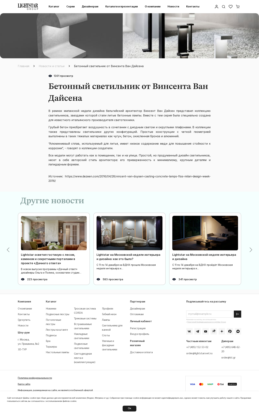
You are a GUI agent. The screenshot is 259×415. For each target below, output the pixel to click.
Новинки (51, 308)
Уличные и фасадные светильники (109, 345)
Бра (48, 341)
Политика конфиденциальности (35, 378)
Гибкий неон (109, 314)
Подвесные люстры (57, 314)
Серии (70, 6)
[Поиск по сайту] (223, 6)
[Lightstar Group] (28, 6)
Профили (107, 308)
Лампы (106, 320)
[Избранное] (230, 6)
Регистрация (138, 328)
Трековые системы (85, 318)
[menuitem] (54, 6)
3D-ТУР (22, 349)
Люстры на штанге (57, 330)
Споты (106, 335)
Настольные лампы (57, 352)
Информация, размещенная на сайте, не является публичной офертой (55, 390)
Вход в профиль (139, 334)
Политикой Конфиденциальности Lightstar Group (206, 322)
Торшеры (51, 346)
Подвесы (51, 335)
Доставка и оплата (141, 352)
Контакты (192, 6)
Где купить (24, 320)
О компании (153, 6)
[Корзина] (237, 6)
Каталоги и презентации (121, 6)
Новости (173, 6)
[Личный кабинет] (216, 6)
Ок (129, 408)
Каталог (54, 6)
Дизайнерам (90, 6)
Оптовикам (137, 314)
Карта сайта (24, 384)
